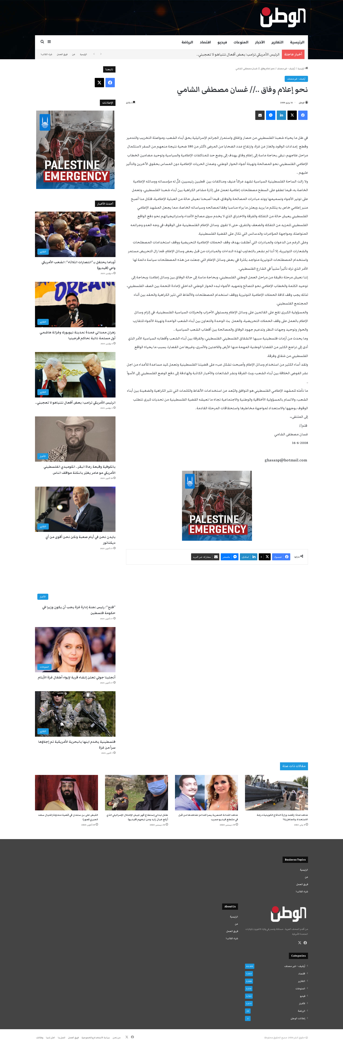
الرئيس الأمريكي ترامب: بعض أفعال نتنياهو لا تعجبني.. (238, 54)
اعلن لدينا (50, 1037)
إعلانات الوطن (298, 1018)
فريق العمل (62, 54)
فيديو (222, 42)
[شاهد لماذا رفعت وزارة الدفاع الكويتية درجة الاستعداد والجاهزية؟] (276, 792)
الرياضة (187, 42)
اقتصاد (205, 42)
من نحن (116, 1037)
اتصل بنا (61, 1037)
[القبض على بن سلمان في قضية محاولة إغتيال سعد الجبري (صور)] (66, 792)
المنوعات (241, 42)
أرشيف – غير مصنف (294, 966)
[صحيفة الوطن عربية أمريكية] (282, 17)
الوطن (301, 102)
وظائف (39, 1037)
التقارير (277, 42)
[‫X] (299, 943)
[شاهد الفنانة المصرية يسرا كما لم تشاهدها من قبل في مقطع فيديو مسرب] (206, 792)
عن (73, 54)
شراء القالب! (46, 54)
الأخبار (260, 42)
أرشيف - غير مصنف (286, 68)
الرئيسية (297, 42)
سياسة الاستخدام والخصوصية (95, 1037)
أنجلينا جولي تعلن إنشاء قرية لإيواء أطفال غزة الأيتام (77, 677)
